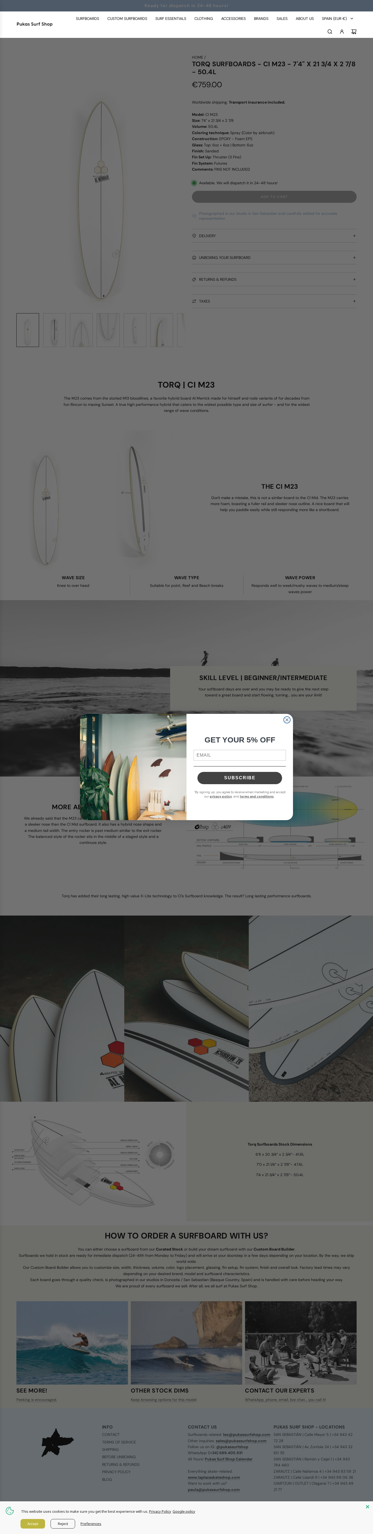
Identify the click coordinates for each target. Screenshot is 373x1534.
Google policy (184, 1511)
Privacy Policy (160, 1511)
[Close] (367, 1506)
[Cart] (354, 32)
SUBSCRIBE (240, 777)
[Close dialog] (287, 720)
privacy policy (221, 796)
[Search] (330, 32)
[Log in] (342, 32)
